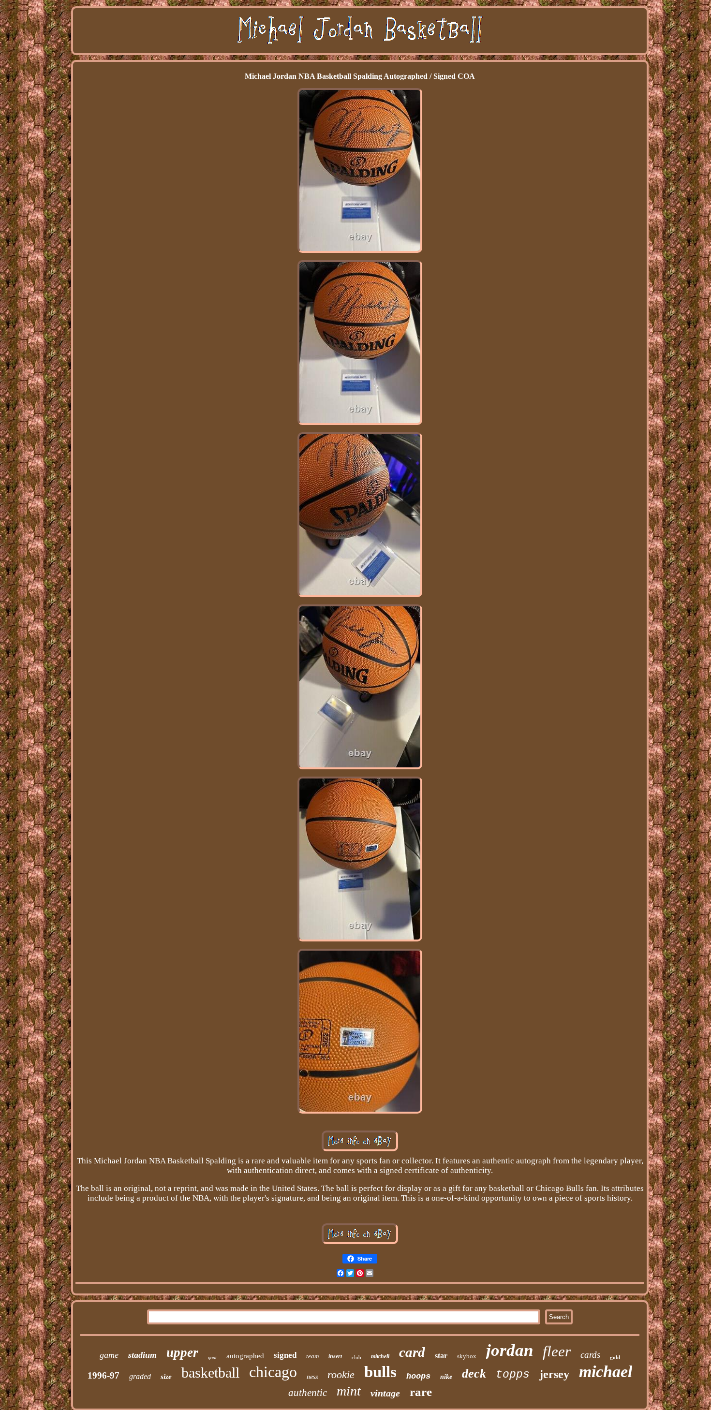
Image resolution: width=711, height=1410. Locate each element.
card (412, 1352)
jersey (554, 1374)
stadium (142, 1355)
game (109, 1355)
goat (212, 1357)
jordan (509, 1350)
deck (474, 1373)
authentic (307, 1392)
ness (312, 1377)
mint (349, 1390)
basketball (210, 1373)
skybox (466, 1356)
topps (513, 1374)
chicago (273, 1372)
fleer (557, 1351)
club (356, 1357)
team (312, 1356)
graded (140, 1376)
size (166, 1377)
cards (590, 1355)
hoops (418, 1376)
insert (335, 1356)
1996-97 (103, 1375)
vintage (385, 1393)
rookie (341, 1374)
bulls (380, 1372)
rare (421, 1391)
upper (182, 1352)
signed (285, 1355)
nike (446, 1377)
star (441, 1355)
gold (615, 1357)
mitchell (380, 1356)
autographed (245, 1356)
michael (605, 1372)
